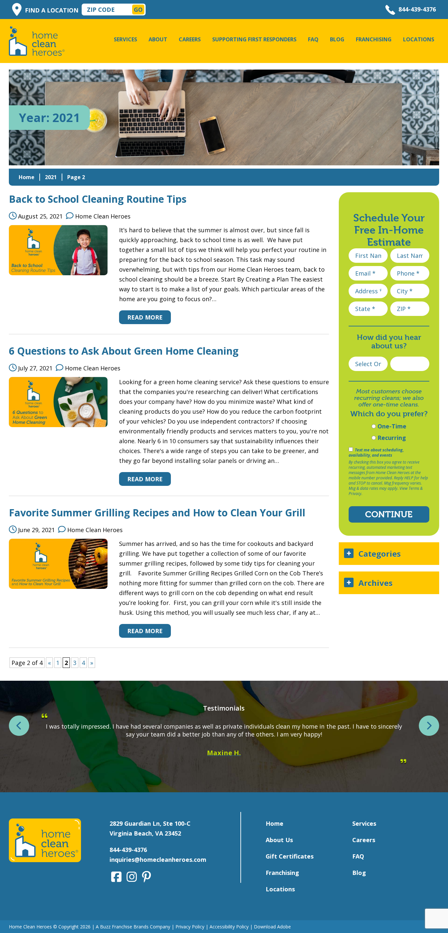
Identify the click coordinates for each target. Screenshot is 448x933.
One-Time (391, 426)
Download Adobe (272, 926)
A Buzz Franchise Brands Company (133, 926)
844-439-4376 (417, 9)
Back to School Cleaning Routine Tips (98, 199)
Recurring (391, 438)
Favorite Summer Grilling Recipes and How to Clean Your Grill (157, 512)
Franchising (374, 39)
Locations (418, 39)
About (158, 39)
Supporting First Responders (254, 39)
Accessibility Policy (229, 926)
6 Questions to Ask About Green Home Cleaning (123, 351)
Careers (190, 39)
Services (125, 39)
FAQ (313, 39)
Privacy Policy (189, 926)
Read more (145, 317)
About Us (279, 840)
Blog (337, 39)
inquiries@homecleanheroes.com (158, 859)
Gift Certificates (290, 856)
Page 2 (76, 177)
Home (26, 177)
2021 (51, 177)
